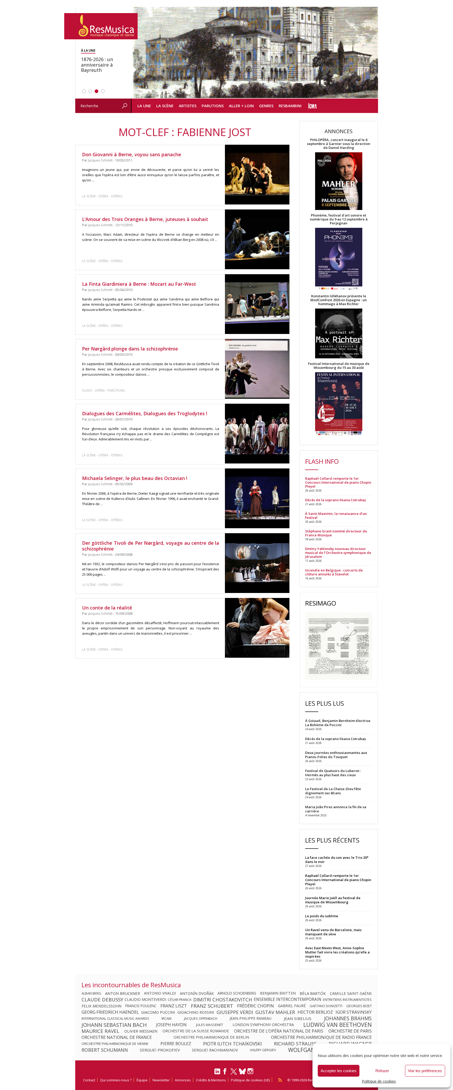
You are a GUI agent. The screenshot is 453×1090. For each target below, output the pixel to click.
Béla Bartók (313, 993)
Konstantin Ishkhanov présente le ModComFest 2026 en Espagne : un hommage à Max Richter (338, 300)
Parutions (213, 105)
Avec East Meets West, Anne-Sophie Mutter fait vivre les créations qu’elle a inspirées (337, 952)
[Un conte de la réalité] (257, 628)
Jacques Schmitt (100, 160)
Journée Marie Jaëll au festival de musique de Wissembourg (332, 899)
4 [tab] (103, 91)
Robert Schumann (105, 1050)
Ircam (166, 1018)
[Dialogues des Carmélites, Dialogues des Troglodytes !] (257, 433)
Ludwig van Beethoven (337, 1025)
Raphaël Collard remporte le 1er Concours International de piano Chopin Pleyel (338, 482)
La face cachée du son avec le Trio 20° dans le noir (336, 859)
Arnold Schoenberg (237, 993)
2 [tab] (90, 91)
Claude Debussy (102, 999)
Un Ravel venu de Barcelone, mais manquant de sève (333, 931)
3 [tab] (96, 91)
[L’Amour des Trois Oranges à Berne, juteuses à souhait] (257, 239)
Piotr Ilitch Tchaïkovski (232, 1044)
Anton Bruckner (122, 993)
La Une (144, 105)
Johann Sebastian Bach (114, 1025)
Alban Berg (91, 993)
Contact (89, 1080)
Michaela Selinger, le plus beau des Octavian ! (134, 478)
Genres (266, 105)
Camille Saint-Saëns (351, 993)
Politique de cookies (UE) (250, 1080)
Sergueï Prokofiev (160, 1050)
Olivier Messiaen (140, 1031)
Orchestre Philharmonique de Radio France (321, 1037)
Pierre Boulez (175, 1044)
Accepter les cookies (339, 1071)
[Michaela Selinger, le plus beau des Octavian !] (257, 498)
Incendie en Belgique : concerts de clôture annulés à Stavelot (334, 572)
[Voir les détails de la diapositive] (254, 53)
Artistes (187, 105)
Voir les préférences (425, 1071)
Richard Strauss (295, 1044)
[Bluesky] (242, 1071)
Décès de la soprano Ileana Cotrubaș (335, 500)
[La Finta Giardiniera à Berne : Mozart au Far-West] (257, 304)
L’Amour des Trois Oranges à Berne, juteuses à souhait (145, 219)
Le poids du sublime (321, 916)
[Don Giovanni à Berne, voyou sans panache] (257, 174)
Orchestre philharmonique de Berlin (211, 1037)
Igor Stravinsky (354, 1012)
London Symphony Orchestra (263, 1025)
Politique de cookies (379, 1081)
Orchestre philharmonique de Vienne (115, 1044)
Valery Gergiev (263, 1050)
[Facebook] (225, 1073)
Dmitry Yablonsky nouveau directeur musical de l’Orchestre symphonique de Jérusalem (338, 553)
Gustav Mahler (275, 1012)
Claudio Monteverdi (145, 999)
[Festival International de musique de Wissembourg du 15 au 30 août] (338, 404)
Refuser (382, 1071)
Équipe (142, 1080)
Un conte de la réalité (107, 608)
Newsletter (161, 1080)
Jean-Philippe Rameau (250, 1018)
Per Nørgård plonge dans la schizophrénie (130, 349)
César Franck (180, 999)
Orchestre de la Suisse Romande (196, 1031)
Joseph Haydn (171, 1025)
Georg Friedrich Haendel (110, 1012)
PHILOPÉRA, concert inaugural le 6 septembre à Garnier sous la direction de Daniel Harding (338, 144)
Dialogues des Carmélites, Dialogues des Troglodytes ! (144, 413)
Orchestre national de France (117, 1037)
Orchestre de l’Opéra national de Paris (278, 1031)
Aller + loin (241, 105)
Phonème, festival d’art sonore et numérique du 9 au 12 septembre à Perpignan (339, 219)
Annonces (183, 1080)
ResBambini (290, 105)
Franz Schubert (212, 1006)
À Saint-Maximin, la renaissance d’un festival (336, 516)
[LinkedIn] (217, 1073)
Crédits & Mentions (211, 1080)
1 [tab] (84, 91)
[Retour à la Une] (101, 26)
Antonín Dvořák (197, 993)
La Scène (165, 105)
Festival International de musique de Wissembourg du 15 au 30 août (338, 366)
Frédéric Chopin (255, 1006)
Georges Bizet (359, 1006)
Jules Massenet (209, 1025)
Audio (87, 390)
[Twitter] (233, 1073)
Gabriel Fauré (292, 1006)
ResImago (320, 603)
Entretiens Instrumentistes (347, 999)
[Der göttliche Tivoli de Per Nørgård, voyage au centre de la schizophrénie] (257, 563)
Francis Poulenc (141, 1006)
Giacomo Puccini (158, 1012)
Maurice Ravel (100, 1031)
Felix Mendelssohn (101, 1006)
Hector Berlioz (315, 1012)
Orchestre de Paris (350, 1031)
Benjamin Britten (278, 993)
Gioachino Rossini (195, 1012)
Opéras (116, 196)
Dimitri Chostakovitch (222, 999)
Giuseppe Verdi (235, 1012)
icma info (312, 106)
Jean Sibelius (297, 1018)
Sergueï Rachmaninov (215, 1050)
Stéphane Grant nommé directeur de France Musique (336, 533)
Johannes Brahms (348, 1018)
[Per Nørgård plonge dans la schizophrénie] (257, 368)
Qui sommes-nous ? (116, 1080)
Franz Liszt (173, 1006)
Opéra (103, 196)
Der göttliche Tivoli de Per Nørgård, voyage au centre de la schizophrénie (150, 546)
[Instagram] (251, 1071)
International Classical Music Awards (115, 1018)
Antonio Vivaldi (160, 993)
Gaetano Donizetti (326, 1006)
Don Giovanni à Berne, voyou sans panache (131, 154)
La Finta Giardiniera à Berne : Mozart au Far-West (139, 284)
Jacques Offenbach (200, 1018)
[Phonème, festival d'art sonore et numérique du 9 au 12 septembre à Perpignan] (338, 260)
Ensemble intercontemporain (287, 999)
